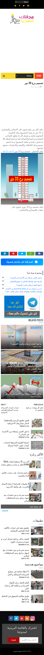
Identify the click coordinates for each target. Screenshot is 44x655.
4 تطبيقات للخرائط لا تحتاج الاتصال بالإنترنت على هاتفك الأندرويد (15, 485)
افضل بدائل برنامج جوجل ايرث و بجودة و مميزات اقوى (15, 540)
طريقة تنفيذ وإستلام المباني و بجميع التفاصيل (26, 281)
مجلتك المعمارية (17, 651)
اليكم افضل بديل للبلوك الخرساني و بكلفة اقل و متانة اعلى (17, 585)
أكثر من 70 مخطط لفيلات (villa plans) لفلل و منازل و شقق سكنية (15, 463)
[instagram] (28, 5)
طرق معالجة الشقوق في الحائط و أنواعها (15, 597)
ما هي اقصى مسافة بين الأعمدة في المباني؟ (26, 278)
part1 (11, 151)
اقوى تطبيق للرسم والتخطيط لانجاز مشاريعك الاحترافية (16, 422)
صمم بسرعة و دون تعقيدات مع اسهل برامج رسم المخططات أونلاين (16, 497)
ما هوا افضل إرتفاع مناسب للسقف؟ (29, 285)
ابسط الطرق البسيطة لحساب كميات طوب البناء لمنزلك (16, 444)
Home (39, 75)
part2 (5, 151)
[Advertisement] (22, 47)
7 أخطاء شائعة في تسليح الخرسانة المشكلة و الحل (18, 573)
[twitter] (23, 5)
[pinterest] (15, 5)
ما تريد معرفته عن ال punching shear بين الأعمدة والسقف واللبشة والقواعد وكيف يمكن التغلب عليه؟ (23, 365)
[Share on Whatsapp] (31, 253)
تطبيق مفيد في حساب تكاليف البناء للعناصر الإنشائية (16, 529)
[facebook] (19, 5)
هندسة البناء (35, 87)
